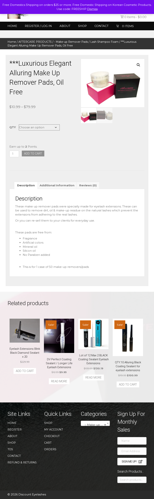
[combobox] (95, 423)
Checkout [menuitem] (52, 436)
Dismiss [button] (92, 9)
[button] (138, 65)
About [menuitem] (65, 26)
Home (12, 41)
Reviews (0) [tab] (88, 185)
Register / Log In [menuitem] (38, 26)
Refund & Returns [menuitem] (22, 462)
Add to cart (33, 153)
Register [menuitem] (15, 429)
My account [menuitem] (53, 429)
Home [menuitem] (12, 26)
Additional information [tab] (57, 185)
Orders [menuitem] (50, 449)
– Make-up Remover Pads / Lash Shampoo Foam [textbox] (96, 425)
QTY (12, 127)
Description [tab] (26, 185)
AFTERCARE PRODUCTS (35, 41)
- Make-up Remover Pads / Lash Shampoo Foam (86, 41)
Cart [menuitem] (47, 442)
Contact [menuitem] (101, 26)
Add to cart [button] (25, 371)
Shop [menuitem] (82, 26)
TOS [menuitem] (10, 449)
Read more (59, 381)
